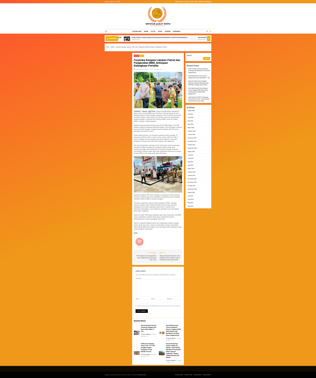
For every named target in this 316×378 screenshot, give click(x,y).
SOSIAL (196, 1)
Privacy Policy (179, 374)
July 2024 (190, 196)
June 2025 (190, 158)
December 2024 (192, 179)
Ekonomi (136, 55)
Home (107, 47)
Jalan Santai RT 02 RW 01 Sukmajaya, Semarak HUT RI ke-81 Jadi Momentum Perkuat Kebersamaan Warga (199, 99)
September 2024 (192, 189)
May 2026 (190, 121)
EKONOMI (201, 1)
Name (138, 299)
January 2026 (191, 134)
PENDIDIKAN (208, 1)
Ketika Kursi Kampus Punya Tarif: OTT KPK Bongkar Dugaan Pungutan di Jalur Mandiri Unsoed (148, 347)
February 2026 (192, 131)
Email (153, 299)
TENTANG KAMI (179, 1)
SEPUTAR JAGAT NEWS (158, 23)
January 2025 (191, 175)
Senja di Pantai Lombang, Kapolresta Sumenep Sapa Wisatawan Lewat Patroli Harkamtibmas (199, 70)
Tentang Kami (197, 374)
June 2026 (190, 117)
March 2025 (191, 168)
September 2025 (192, 148)
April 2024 (190, 206)
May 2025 (190, 162)
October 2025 (191, 145)
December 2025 (192, 138)
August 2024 (191, 192)
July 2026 (190, 114)
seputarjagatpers (140, 69)
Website (169, 299)
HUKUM (186, 1)
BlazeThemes (142, 374)
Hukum (112, 47)
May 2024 (190, 202)
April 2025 (190, 165)
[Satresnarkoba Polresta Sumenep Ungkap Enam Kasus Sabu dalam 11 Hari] (138, 39)
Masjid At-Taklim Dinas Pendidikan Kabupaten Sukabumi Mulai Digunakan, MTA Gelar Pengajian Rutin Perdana (198, 83)
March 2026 (191, 127)
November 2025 (192, 141)
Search (189, 55)
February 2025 (192, 172)
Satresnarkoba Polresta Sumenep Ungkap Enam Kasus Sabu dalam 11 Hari (165, 37)
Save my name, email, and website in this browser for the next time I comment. (158, 306)
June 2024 (190, 199)
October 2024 (191, 185)
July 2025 (190, 155)
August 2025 (191, 151)
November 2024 (192, 182)
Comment (139, 278)
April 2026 (190, 124)
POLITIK (191, 1)
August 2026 (191, 110)
